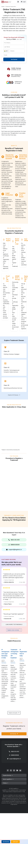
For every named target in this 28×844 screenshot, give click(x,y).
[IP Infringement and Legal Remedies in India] (4, 646)
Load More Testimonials (14, 624)
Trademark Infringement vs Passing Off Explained (14, 654)
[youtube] (17, 770)
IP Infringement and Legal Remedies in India (5, 654)
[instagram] (14, 770)
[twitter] (11, 770)
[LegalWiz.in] (6, 1)
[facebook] (8, 770)
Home (2, 6)
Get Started (14, 59)
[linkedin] (20, 770)
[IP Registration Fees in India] (23, 646)
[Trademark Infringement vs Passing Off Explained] (14, 646)
